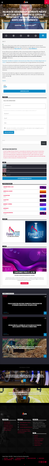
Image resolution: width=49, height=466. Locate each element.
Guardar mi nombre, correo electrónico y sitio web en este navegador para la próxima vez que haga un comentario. (25, 128)
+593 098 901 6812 (24, 424)
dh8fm (23, 25)
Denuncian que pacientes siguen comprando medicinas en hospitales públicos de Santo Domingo (24, 156)
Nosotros (36, 435)
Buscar (3, 140)
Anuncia (36, 437)
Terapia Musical (7, 430)
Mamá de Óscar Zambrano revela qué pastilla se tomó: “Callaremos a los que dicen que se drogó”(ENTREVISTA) (24, 393)
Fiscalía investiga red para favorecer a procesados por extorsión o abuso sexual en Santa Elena (23, 151)
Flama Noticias (6, 195)
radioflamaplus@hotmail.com (26, 427)
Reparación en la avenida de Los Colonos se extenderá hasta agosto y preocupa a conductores (23, 152)
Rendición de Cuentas (39, 438)
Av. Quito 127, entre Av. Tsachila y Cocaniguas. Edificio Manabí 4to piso (24, 431)
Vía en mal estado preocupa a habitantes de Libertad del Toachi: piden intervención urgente (23, 154)
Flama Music (5, 199)
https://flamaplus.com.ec (25, 422)
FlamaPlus (5, 312)
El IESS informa (7, 423)
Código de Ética (37, 445)
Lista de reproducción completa (24, 178)
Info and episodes (24, 283)
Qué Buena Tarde (7, 428)
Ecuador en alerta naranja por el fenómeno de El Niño (15, 157)
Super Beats (5, 208)
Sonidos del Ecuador (7, 191)
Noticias (24, 8)
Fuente (4, 80)
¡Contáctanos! (37, 442)
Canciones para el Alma (8, 186)
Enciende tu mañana (7, 204)
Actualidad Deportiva (8, 212)
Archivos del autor (24, 91)
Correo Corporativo (38, 443)
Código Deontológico (38, 440)
